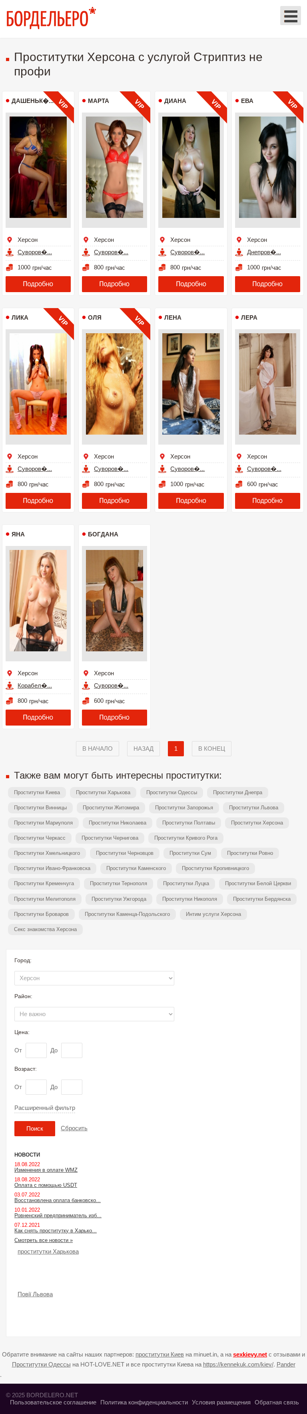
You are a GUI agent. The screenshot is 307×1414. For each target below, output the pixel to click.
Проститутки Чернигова (110, 838)
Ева (247, 100)
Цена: (22, 1032)
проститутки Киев (160, 1354)
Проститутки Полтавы (188, 823)
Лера (249, 317)
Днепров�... (264, 252)
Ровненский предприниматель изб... (58, 1215)
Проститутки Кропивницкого (215, 868)
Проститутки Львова (253, 808)
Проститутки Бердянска (262, 899)
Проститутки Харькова (103, 792)
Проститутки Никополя (189, 899)
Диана (175, 100)
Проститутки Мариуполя (43, 823)
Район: (23, 996)
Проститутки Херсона (257, 823)
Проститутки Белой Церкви (258, 883)
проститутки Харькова (48, 1251)
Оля (95, 317)
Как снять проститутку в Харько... (55, 1231)
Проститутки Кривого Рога (185, 838)
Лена (172, 317)
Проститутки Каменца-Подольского (127, 914)
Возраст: (25, 1069)
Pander (286, 1364)
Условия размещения (221, 1402)
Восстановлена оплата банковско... (57, 1200)
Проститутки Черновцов (125, 853)
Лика (20, 317)
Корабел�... (35, 685)
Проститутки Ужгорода (119, 899)
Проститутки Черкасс (40, 838)
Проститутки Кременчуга (44, 883)
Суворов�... (35, 252)
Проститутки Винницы (40, 808)
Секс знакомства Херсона (45, 929)
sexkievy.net (250, 1354)
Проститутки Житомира (111, 808)
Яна (18, 534)
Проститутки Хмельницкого (47, 853)
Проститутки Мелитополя (45, 899)
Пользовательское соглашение (53, 1402)
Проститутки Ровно (250, 853)
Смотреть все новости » (43, 1240)
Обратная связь (277, 1402)
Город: (23, 960)
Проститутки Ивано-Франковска (52, 868)
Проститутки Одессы (171, 792)
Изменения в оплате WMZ (46, 1170)
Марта (98, 100)
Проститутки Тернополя (118, 883)
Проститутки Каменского (136, 868)
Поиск (34, 1128)
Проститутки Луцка (186, 883)
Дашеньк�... (33, 100)
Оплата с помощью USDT (45, 1185)
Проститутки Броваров (41, 914)
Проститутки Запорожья (184, 808)
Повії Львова (35, 1294)
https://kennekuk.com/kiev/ (238, 1364)
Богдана (103, 534)
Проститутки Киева (37, 792)
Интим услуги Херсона (213, 914)
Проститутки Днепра (237, 792)
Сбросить (74, 1128)
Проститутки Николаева (117, 823)
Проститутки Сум (190, 853)
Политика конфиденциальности (144, 1402)
